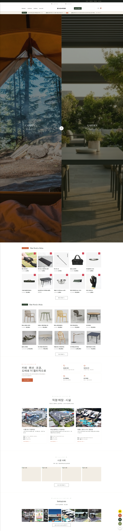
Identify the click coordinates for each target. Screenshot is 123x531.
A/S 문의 (99, 1)
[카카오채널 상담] (120, 511)
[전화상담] (120, 515)
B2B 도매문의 (77, 8)
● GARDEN (68, 3)
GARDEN (35, 8)
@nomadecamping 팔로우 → (61, 525)
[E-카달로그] (120, 519)
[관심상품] (98, 8)
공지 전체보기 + (98, 12)
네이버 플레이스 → (26, 441)
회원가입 (91, 1)
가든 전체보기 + (61, 354)
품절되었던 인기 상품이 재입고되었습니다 (33, 12)
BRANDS (24, 8)
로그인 (87, 1)
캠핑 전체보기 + (61, 297)
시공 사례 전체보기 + (61, 485)
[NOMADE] (61, 8)
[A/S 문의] (120, 523)
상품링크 (29, 262)
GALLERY (41, 8)
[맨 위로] (120, 527)
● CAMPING (54, 3)
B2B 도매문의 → (27, 380)
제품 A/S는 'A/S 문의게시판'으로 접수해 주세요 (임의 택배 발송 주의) (62, 12)
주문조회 (95, 1)
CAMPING (29, 8)
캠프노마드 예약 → (80, 441)
